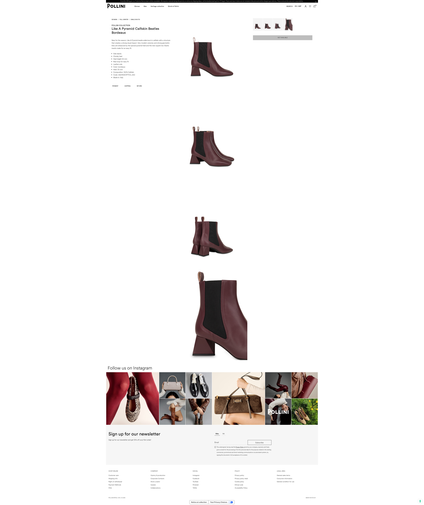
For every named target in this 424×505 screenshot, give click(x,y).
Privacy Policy (240, 447)
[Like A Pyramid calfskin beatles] (212, 88)
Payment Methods (115, 485)
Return (139, 86)
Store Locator (155, 482)
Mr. (224, 434)
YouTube (195, 482)
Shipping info (113, 479)
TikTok (195, 488)
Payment (115, 86)
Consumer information (284, 479)
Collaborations (155, 488)
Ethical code (239, 485)
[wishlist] (310, 6)
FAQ (110, 488)
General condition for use (285, 482)
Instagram (196, 475)
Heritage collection (157, 6)
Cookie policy (239, 482)
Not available (283, 38)
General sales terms (283, 475)
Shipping (128, 86)
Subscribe (259, 442)
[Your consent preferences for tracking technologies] (420, 501)
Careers (153, 485)
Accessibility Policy (241, 488)
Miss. (217, 434)
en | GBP (298, 6)
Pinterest (196, 485)
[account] (305, 6)
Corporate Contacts (157, 479)
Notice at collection (199, 502)
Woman (137, 6)
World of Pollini (173, 6)
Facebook (196, 479)
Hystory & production (158, 475)
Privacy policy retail (241, 479)
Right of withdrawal (115, 482)
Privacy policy (239, 475)
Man (145, 6)
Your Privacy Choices (218, 502)
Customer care (114, 475)
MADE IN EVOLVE (311, 498)
